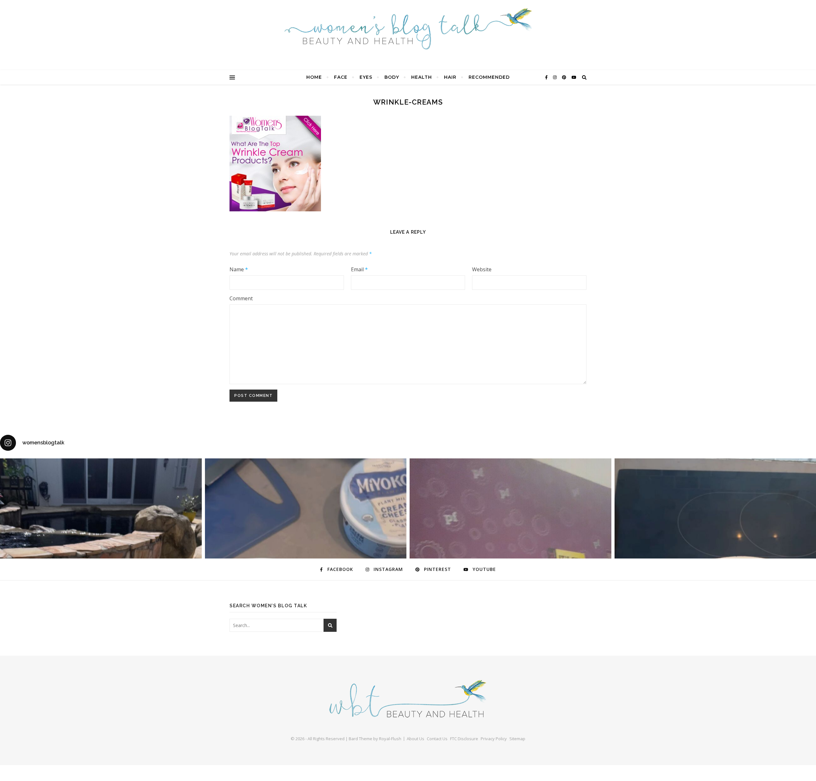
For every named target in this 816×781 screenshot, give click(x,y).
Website (482, 269)
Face (340, 77)
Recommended (489, 77)
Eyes (366, 77)
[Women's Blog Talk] (408, 28)
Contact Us (437, 738)
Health (421, 77)
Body (391, 77)
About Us (415, 738)
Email (359, 269)
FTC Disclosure (464, 738)
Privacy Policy (494, 738)
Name (238, 269)
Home (314, 77)
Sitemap (517, 738)
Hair (450, 77)
